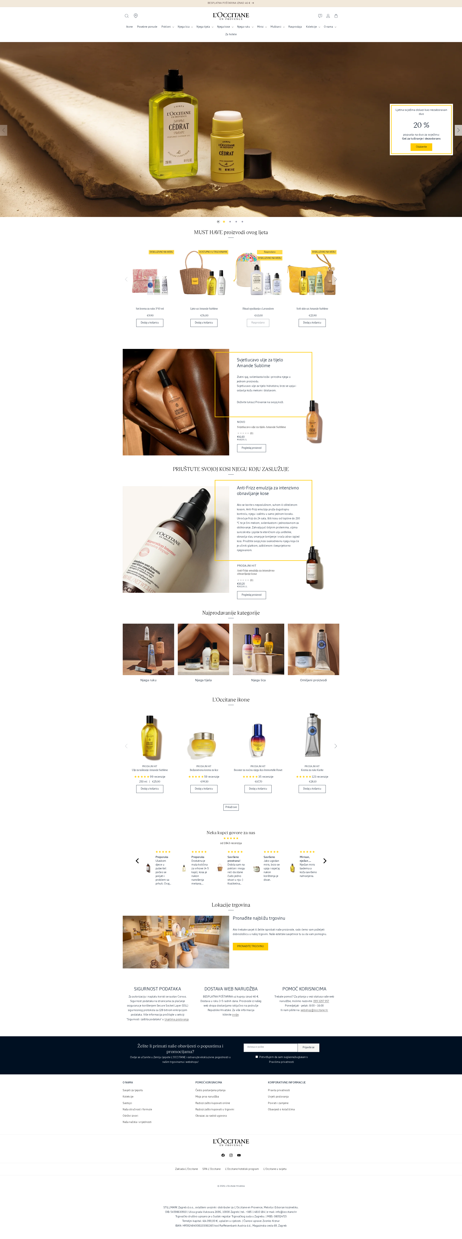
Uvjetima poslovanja (177, 1019)
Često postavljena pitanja (210, 1090)
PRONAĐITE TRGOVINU (250, 946)
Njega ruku (243, 27)
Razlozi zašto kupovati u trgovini (214, 1109)
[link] (150, 289)
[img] (231, 838)
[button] (127, 16)
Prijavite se (308, 1047)
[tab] (224, 222)
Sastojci (127, 1103)
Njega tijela (203, 27)
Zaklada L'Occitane (186, 1169)
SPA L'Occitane (211, 1169)
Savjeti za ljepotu (133, 1090)
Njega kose (223, 27)
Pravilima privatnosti (281, 1062)
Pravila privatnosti (279, 1090)
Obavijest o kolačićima (281, 1109)
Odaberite (421, 147)
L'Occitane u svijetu (275, 1169)
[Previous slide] (3, 130)
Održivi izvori (130, 1116)
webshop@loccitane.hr (314, 1010)
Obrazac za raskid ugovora (211, 1116)
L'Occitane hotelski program (242, 1169)
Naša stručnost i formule (137, 1109)
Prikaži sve (231, 807)
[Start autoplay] (218, 221)
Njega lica (183, 27)
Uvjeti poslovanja (278, 1096)
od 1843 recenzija (231, 843)
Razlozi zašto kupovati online (212, 1103)
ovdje (235, 1015)
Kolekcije (311, 27)
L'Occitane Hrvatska (235, 1186)
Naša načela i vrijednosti (137, 1122)
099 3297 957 (321, 1001)
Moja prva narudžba (207, 1096)
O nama (328, 27)
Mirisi (260, 27)
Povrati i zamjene (278, 1103)
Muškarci (276, 27)
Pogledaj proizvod (251, 448)
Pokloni (166, 27)
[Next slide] (458, 130)
